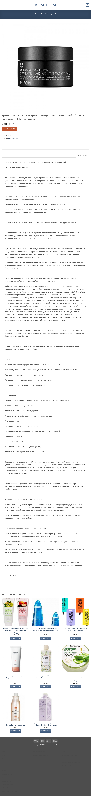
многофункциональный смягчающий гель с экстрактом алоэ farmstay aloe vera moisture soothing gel (75, 678)
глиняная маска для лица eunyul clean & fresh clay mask (75, 630)
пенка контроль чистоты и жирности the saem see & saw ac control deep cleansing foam (15, 677)
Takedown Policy (8, 784)
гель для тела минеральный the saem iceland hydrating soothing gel (45, 630)
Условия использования (70, 755)
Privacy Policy (67, 765)
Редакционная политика (40, 755)
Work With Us (7, 781)
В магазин (9, 129)
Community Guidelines (10, 791)
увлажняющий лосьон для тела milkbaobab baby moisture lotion (45, 724)
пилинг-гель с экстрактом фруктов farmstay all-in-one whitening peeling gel (15, 631)
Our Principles (7, 774)
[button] (3, 5)
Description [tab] (83, 155)
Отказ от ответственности (71, 762)
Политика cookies (68, 759)
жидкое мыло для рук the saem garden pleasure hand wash (45, 676)
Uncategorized (51, 14)
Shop (42, 14)
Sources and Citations (9, 778)
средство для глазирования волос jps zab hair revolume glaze (15, 724)
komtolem (45, 5)
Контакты (5, 759)
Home (37, 14)
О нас (4, 755)
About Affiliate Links (9, 788)
